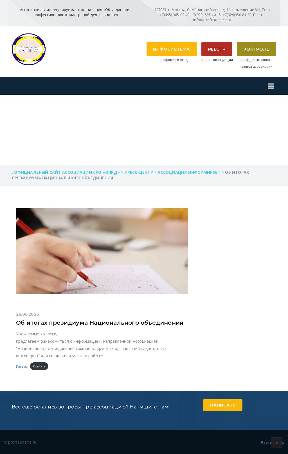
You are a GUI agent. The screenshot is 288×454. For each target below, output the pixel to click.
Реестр (216, 49)
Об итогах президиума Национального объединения (99, 322)
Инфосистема (171, 49)
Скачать (39, 366)
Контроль (256, 49)
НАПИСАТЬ (222, 405)
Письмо (22, 366)
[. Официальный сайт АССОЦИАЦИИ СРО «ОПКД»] (29, 48)
